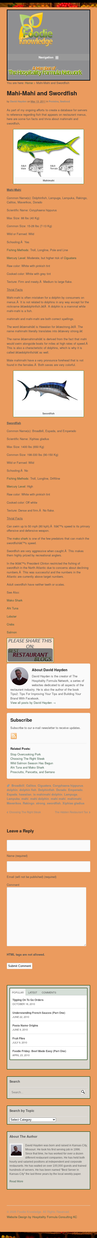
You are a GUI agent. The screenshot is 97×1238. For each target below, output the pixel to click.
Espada (12, 794)
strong (40, 803)
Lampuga (70, 794)
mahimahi (74, 798)
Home (29, 83)
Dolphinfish (46, 790)
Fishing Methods (17, 250)
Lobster (11, 616)
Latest (32, 992)
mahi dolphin (39, 798)
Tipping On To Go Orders (28, 1000)
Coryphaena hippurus (68, 785)
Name (17, 855)
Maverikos (14, 803)
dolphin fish (27, 790)
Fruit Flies (18, 1038)
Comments (49, 992)
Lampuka (13, 798)
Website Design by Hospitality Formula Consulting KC (42, 1217)
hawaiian (25, 794)
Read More (16, 1181)
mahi (24, 798)
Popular (18, 992)
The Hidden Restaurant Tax (71, 812)
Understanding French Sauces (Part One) (38, 1013)
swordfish (54, 803)
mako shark (21, 538)
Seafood (65, 101)
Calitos (31, 785)
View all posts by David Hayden (33, 702)
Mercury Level (16, 258)
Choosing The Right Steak (25, 812)
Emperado (75, 790)
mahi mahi (58, 798)
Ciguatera (70, 258)
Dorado (61, 790)
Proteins (54, 101)
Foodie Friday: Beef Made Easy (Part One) (39, 1051)
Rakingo (28, 803)
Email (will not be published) (31, 877)
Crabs (10, 624)
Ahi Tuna (12, 608)
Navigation (46, 57)
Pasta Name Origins (25, 1025)
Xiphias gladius (73, 803)
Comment (13, 884)
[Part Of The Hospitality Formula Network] (36, 44)
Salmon (12, 632)
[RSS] (13, 736)
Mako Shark (15, 600)
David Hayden (18, 101)
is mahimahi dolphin (47, 794)
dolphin (12, 790)
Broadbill (18, 785)
